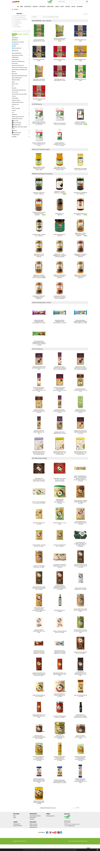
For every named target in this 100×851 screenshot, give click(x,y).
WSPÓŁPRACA (27, 6)
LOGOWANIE (80, 6)
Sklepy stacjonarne (33, 824)
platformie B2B (79, 841)
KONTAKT (68, 6)
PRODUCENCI (42, 6)
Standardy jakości (16, 824)
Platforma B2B (32, 817)
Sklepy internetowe (33, 827)
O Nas (14, 816)
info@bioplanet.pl (71, 825)
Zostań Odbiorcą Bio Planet (35, 816)
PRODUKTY (35, 6)
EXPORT (73, 6)
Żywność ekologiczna (17, 825)
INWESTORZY (50, 6)
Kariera (14, 817)
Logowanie (32, 819)
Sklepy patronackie (33, 825)
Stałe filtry (19, 13)
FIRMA (21, 6)
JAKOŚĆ (57, 6)
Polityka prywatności (50, 816)
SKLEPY (62, 6)
